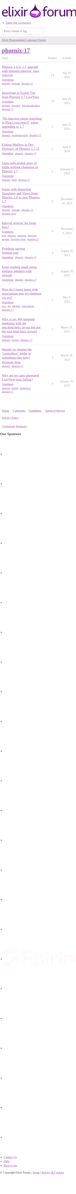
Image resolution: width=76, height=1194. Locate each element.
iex (9, 306)
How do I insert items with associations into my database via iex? (22, 293)
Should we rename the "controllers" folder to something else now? (17, 353)
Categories (19, 410)
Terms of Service (55, 410)
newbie (5, 239)
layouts (15, 340)
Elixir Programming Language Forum (24, 40)
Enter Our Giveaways (18, 22)
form (14, 180)
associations (28, 306)
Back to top (10, 1165)
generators (25, 388)
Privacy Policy (10, 417)
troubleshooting (20, 135)
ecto (4, 235)
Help (6, 1161)
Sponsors (21, 426)
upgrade (16, 83)
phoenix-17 (27, 83)
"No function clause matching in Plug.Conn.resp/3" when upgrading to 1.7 (22, 122)
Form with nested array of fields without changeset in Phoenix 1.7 (20, 167)
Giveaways (8, 426)
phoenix (6, 83)
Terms (36, 1172)
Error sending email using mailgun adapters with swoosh (19, 271)
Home (5, 410)
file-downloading (31, 105)
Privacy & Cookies (53, 1172)
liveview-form (18, 239)
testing (15, 388)
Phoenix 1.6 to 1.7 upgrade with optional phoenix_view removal (20, 71)
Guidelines (35, 410)
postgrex (21, 235)
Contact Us (10, 1157)
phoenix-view (9, 213)
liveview (16, 105)
